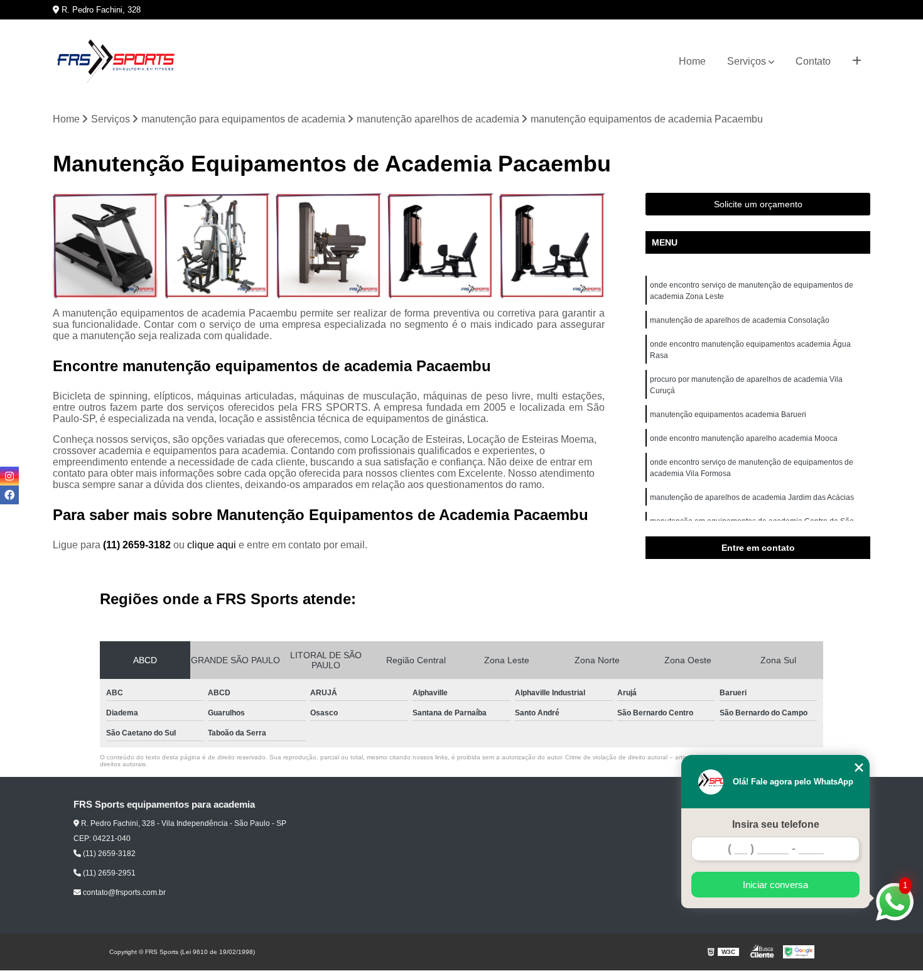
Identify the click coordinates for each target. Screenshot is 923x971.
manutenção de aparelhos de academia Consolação (739, 320)
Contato (813, 61)
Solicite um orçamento (758, 204)
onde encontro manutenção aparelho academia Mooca (744, 438)
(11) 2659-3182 (138, 545)
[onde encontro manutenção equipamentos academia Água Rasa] (328, 245)
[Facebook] (9, 495)
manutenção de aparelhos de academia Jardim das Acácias (752, 497)
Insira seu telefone (775, 824)
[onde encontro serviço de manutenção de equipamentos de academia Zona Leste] (440, 245)
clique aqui (211, 545)
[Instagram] (9, 476)
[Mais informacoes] (857, 61)
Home (692, 61)
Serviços (746, 61)
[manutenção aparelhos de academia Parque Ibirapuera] (105, 245)
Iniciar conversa (775, 884)
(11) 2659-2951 (108, 873)
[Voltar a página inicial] (115, 61)
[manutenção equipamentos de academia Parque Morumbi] (552, 245)
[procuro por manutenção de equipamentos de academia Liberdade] (216, 245)
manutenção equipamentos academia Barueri (728, 414)
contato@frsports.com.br (123, 892)
